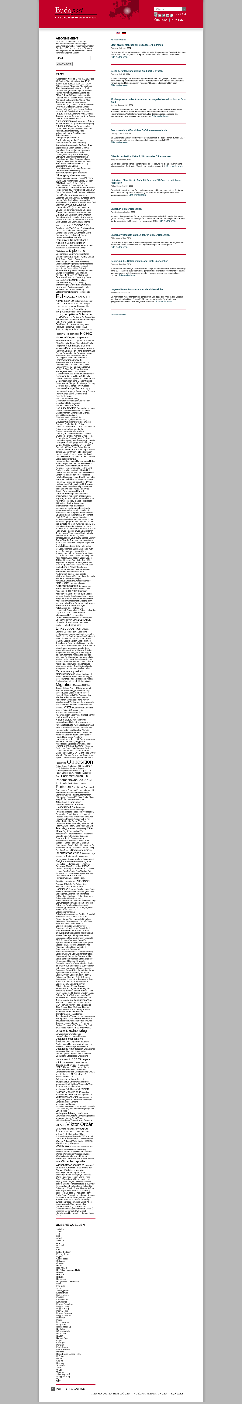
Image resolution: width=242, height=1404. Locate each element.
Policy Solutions (63, 1349)
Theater (59, 1002)
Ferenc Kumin (62, 1254)
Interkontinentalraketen (66, 510)
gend (75, 381)
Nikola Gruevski (74, 732)
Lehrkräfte (79, 617)
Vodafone (70, 1131)
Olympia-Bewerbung (73, 755)
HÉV (63, 482)
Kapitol (71, 562)
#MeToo (71, 79)
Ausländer (78, 140)
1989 (65, 84)
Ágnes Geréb (80, 1202)
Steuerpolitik (84, 956)
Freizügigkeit (61, 357)
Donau (64, 259)
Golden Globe (84, 422)
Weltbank (72, 1149)
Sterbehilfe (73, 956)
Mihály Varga (82, 688)
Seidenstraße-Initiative (66, 909)
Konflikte (67, 588)
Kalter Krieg (86, 560)
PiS (75, 797)
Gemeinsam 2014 (64, 381)
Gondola (60, 1263)
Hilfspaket (83, 472)
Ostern (82, 766)
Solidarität (78, 923)
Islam (58, 526)
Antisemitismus (64, 121)
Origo (58, 766)
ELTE (74, 275)
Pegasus (72, 790)
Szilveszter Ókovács (65, 977)
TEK (89, 997)
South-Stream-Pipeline (66, 930)
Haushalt (71, 459)
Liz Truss (68, 632)
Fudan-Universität (64, 367)
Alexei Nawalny (71, 98)
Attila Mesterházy (71, 131)
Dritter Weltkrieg (81, 261)
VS (57, 1379)
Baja (58, 148)
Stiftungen (73, 959)
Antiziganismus (80, 121)
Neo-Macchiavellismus (81, 727)
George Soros (74, 388)
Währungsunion (80, 1179)
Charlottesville (75, 210)
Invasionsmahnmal (72, 519)
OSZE (89, 766)
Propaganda (88, 812)
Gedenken (61, 376)
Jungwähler (80, 551)
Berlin (88, 161)
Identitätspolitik (78, 484)
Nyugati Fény (62, 1338)
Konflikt (59, 588)
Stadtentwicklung (63, 954)
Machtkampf (61, 648)
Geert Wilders (73, 376)
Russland (82, 881)
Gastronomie (62, 374)
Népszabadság (63, 744)
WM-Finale (76, 1168)
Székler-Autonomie (64, 981)
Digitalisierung (62, 251)
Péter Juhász (87, 826)
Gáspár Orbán (69, 452)
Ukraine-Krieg (76, 1031)
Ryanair (59, 884)
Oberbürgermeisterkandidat (70, 746)
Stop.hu (59, 1361)
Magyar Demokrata (65, 1304)
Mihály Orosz (69, 688)
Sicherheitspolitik (80, 916)
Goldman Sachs (63, 424)
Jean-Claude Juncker (67, 540)
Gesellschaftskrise (64, 405)
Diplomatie (77, 251)
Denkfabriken (62, 245)
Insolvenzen (73, 508)
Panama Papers (77, 768)
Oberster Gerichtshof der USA (74, 747)
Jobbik (61, 545)
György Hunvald (63, 442)
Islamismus (66, 526)
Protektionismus (74, 814)
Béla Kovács (80, 200)
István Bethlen (82, 528)
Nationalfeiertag (64, 719)
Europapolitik (83, 306)
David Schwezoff (72, 235)
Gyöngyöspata (75, 438)
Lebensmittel (77, 615)
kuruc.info (75, 606)
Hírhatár (60, 1274)
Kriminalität (88, 598)
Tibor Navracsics (83, 1005)
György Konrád (78, 442)
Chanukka (84, 207)
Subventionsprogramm (66, 968)
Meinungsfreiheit (74, 671)
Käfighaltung (61, 608)
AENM (59, 90)
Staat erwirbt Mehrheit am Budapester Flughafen (137, 45)
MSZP (68, 707)
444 (82, 81)
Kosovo (88, 594)
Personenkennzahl (85, 790)
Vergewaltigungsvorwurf (67, 1099)
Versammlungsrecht (86, 1106)
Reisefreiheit (88, 859)
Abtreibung (61, 88)
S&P (81, 886)
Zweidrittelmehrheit (64, 1199)
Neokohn (60, 1329)
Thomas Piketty (67, 1005)
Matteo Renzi (73, 666)
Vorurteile (76, 1136)
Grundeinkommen (76, 433)
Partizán (60, 1345)
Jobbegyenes (62, 1290)
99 (72, 81)
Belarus (69, 157)
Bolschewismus (63, 185)
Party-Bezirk (77, 787)
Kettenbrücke (73, 572)
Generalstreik (62, 383)
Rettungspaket (72, 864)
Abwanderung (72, 88)
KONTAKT (178, 20)
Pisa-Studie (83, 797)
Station (89, 954)
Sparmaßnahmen (76, 938)
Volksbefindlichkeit (64, 1134)
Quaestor (83, 836)
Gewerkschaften (82, 410)
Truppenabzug (70, 1023)
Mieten (81, 681)
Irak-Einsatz (61, 524)
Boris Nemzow (71, 187)
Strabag (71, 961)
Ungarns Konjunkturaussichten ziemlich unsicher (137, 289)
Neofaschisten (62, 730)
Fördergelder (62, 371)
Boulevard (73, 190)
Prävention (61, 819)
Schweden (88, 903)
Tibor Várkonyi (74, 1007)
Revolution (85, 864)
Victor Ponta (71, 1118)
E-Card (82, 268)
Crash (77, 228)
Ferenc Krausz (85, 330)
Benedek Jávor (63, 159)
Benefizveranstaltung (80, 159)
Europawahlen (64, 309)
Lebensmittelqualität (65, 617)
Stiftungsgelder (85, 959)
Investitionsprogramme (66, 521)
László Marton (70, 641)
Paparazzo (86, 770)
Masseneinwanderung (71, 664)
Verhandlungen (85, 1099)
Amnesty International (76, 102)
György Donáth (73, 440)
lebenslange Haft (63, 615)
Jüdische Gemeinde (72, 560)
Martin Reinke (62, 661)
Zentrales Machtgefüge (73, 1184)
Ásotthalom (81, 1204)
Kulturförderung (76, 603)
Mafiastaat (72, 648)
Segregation (86, 907)
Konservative (71, 591)
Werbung (79, 1154)
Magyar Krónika (84, 650)
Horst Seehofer (79, 479)
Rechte (67, 850)
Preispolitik (79, 804)
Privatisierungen (77, 809)
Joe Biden (70, 546)
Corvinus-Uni (62, 228)
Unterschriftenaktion (65, 1072)
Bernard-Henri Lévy (79, 163)
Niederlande (61, 732)
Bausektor (85, 150)
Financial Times (68, 343)
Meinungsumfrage (65, 674)
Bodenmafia (66, 183)
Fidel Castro (73, 334)
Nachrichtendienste (65, 712)
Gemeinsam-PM (87, 378)
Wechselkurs (87, 1146)
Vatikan (74, 1084)
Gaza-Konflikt (74, 374)
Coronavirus (79, 225)
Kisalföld (60, 1297)
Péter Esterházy (73, 823)
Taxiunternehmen (79, 997)
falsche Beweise (74, 322)
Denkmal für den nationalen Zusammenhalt (74, 246)
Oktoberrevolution (64, 753)
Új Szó (59, 1370)
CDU (65, 205)
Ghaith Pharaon (63, 413)
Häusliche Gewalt (74, 482)
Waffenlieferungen (84, 1138)
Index (62, 503)
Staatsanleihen (83, 945)
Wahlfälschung (62, 1143)
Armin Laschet (83, 126)
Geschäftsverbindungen (67, 401)
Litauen (85, 629)
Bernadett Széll (63, 163)
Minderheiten (62, 697)
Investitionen (87, 519)
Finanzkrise (81, 343)
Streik (90, 963)
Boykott (81, 190)
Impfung (60, 498)
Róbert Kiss (81, 884)
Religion (60, 861)
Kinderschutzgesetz (76, 574)
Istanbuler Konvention (66, 528)
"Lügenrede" (61, 79)
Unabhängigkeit (63, 1036)
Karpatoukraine (68, 565)
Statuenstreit (61, 956)
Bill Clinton (80, 175)
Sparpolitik (89, 938)
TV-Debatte (78, 1025)
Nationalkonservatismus (80, 722)
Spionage (73, 940)
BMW (58, 183)
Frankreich (71, 351)
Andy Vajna (83, 111)
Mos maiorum (62, 1322)
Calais (73, 202)
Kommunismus (85, 586)
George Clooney (87, 383)
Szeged (73, 975)
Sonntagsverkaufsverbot (67, 928)
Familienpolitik (63, 324)
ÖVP (77, 1211)
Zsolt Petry (86, 1193)
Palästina (65, 768)
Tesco (90, 1000)
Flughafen (60, 346)
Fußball (66, 369)
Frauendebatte (69, 353)
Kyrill (83, 606)
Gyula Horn (87, 436)
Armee (73, 126)
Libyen (86, 622)
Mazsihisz (86, 668)
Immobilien (73, 496)
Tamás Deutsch (73, 991)
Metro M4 (69, 679)
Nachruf (77, 712)
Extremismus (62, 320)
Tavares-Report (63, 997)
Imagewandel (62, 496)
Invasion (60, 519)
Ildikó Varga (74, 489)
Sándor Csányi (62, 984)
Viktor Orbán (80, 1124)
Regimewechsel (74, 859)
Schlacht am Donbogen (66, 896)
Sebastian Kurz (74, 907)
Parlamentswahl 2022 (71, 780)
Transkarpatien (63, 1016)
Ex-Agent (77, 317)
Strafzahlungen (63, 963)
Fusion (59, 369)
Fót (71, 369)
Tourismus (60, 1011)
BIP (86, 178)
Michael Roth (80, 679)
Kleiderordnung (63, 578)
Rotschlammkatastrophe (73, 873)
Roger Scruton (74, 868)
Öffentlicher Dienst (82, 1209)
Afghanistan (71, 90)
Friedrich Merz (62, 364)
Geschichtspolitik (64, 396)
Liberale (60, 622)
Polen (64, 799)
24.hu (58, 1231)
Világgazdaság (63, 1376)
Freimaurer (82, 355)
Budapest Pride (80, 195)
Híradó (59, 1272)
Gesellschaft (84, 401)
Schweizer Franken (65, 905)
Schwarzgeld (62, 903)
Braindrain (90, 190)
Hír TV (85, 482)
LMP (75, 632)
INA (57, 503)
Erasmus (71, 285)
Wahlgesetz (75, 1143)
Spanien (79, 935)
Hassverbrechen (78, 456)
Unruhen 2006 (69, 1067)
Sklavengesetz (73, 921)
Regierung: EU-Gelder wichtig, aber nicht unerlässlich (139, 261)
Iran (86, 524)
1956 (87, 81)
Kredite (67, 596)
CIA (85, 219)
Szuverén (60, 1365)
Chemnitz (87, 210)
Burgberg (85, 198)
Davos (84, 235)
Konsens (60, 591)
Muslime (76, 708)
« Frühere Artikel (118, 40)
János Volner (68, 555)
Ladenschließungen (65, 610)
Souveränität (62, 933)
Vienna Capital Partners (81, 1120)
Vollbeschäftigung (64, 1136)
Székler (89, 979)
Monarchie (90, 702)
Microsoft (73, 681)
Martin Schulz (75, 661)
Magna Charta (69, 650)
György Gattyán (87, 440)
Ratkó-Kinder (74, 845)
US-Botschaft (76, 1074)
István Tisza (67, 533)
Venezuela (83, 1084)
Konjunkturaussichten (81, 588)
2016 (78, 84)
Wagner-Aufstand (64, 1141)
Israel (89, 526)
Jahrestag (76, 538)
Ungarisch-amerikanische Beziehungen (69, 1040)
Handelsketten (69, 454)
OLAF (75, 753)
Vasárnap (60, 1372)
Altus (88, 100)
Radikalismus (62, 840)
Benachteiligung (80, 157)
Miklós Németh (75, 693)
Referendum (73, 856)
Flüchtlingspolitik (74, 345)
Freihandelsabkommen (66, 355)
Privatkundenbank (64, 812)
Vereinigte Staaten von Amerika (72, 1090)
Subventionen (88, 966)
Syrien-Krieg (71, 970)
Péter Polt (72, 834)
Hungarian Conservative (67, 1281)
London (82, 634)
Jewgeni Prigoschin (85, 542)
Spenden (64, 940)
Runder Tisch (78, 878)
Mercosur (60, 679)
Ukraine (60, 1030)
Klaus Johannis (88, 576)
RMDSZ (85, 866)
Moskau (59, 708)
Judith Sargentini (80, 549)
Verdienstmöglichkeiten (66, 1089)
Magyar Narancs (64, 1313)
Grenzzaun (76, 426)
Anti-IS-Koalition (67, 118)
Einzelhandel (81, 273)
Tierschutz (87, 1007)
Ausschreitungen (63, 142)
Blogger (89, 181)
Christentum (62, 214)
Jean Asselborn (85, 540)
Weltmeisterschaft (64, 1151)
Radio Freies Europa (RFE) (68, 1354)
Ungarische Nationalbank (69, 1049)
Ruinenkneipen (62, 875)
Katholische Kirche (64, 569)
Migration (64, 684)
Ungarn (75, 1059)
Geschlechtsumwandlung (67, 398)
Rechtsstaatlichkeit (68, 853)
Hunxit (90, 479)
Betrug (77, 170)
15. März (90, 79)
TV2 (58, 1028)
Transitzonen (76, 1014)
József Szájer (79, 558)
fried (82, 360)
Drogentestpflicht (76, 264)
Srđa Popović (70, 945)
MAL (58, 657)
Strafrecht (80, 961)
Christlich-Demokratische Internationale (74, 216)
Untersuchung (81, 1072)
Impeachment (85, 496)
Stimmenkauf (62, 961)
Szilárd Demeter (83, 977)
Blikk (58, 1247)
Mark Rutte (75, 659)
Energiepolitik (70, 279)
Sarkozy (72, 889)
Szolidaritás (61, 979)
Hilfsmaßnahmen (70, 472)
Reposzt (60, 1358)
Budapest (67, 195)
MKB (80, 700)
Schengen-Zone (86, 891)
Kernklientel (61, 572)
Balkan (63, 148)
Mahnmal (68, 655)
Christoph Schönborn (73, 219)
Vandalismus (83, 1082)
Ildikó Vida (84, 489)
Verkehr (74, 1102)
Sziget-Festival (84, 975)
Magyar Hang (62, 1306)
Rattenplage (85, 845)
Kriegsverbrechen (64, 598)
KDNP (76, 569)
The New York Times (73, 1002)
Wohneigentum (62, 1172)
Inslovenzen (61, 508)
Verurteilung (61, 1116)
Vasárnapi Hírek (63, 1084)
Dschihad (88, 264)
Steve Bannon (62, 959)
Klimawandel (75, 581)
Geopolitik (74, 383)
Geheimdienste (63, 378)
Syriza (91, 970)
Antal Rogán (89, 116)
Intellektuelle (84, 508)
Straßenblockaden (78, 963)
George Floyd (62, 386)
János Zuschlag (81, 555)
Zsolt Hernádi (62, 1193)
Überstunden (74, 1213)
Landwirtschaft (78, 613)
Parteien (63, 786)
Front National (84, 364)
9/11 (83, 79)
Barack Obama (82, 148)
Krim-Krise (77, 598)
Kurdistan (60, 606)
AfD (64, 90)
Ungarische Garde (79, 1046)
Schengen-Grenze (70, 891)
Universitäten (68, 1062)
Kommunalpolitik (77, 583)
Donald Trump (78, 256)
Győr (82, 445)
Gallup (71, 371)
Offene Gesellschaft (65, 750)
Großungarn (61, 433)
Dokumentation (63, 257)
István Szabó (81, 531)
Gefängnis (85, 376)
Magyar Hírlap (62, 1308)
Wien (58, 1161)
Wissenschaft (88, 1165)
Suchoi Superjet (84, 968)
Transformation (63, 1014)
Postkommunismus (64, 804)
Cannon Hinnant (83, 202)
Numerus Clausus (64, 741)
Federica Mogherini (80, 324)
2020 (88, 84)
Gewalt (59, 410)
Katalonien (82, 567)
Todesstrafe (67, 1009)
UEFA (88, 1028)
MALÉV (63, 657)
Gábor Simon (62, 449)
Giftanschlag (76, 413)
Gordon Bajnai (77, 424)
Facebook (73, 320)
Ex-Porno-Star (88, 317)
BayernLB (73, 154)
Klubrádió (86, 581)
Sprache (60, 945)
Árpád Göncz (69, 1204)
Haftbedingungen (84, 452)
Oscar (64, 766)
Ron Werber (81, 871)
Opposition (80, 761)
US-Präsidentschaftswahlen (68, 1078)
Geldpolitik (75, 378)
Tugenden (68, 1025)
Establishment (62, 292)
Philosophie (61, 797)
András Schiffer (63, 109)
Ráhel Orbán (69, 884)
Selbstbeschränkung (65, 912)
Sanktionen (62, 889)
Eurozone (67, 317)
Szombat (60, 1363)
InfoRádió (60, 1286)
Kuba (66, 603)
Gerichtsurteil (81, 394)
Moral (58, 705)
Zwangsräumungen (82, 1197)
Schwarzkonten (75, 903)
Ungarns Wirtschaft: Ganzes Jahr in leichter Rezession (140, 235)
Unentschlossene (79, 1036)
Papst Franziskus (82, 773)
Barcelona (60, 150)
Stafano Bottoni (79, 954)
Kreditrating (76, 596)
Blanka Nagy (79, 181)
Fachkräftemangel (86, 320)
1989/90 (71, 84)
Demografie (75, 237)
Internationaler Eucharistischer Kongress (73, 511)
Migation (88, 681)
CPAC (71, 228)
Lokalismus (73, 634)
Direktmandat (62, 254)
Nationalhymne (79, 720)
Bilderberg (82, 173)
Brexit (74, 192)
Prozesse (68, 817)
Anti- (58, 118)
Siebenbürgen (62, 919)
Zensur (59, 1184)
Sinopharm (87, 919)
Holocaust (67, 477)
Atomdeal (76, 128)
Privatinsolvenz (63, 809)
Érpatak (77, 1206)
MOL (70, 702)
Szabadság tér (76, 972)
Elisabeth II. (61, 275)
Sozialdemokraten (77, 933)
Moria (80, 705)
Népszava (75, 744)
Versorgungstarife (86, 1108)
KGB (82, 572)
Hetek (59, 1265)
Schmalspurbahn (85, 896)
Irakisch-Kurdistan (75, 524)
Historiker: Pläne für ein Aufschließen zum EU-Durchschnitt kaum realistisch (146, 181)
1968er (59, 84)
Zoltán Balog (76, 1186)
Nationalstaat (62, 725)
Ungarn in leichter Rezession (126, 209)
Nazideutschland (86, 725)
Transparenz (62, 1018)
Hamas (59, 454)
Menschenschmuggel (82, 676)
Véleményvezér (63, 1374)
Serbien (82, 914)
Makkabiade (85, 655)
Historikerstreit (69, 475)
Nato (70, 724)
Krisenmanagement (70, 601)
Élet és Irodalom (63, 1252)
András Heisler (68, 107)
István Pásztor (67, 531)
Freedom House (84, 353)
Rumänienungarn (63, 878)
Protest (86, 814)
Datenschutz (61, 233)
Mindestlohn (75, 697)
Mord (74, 705)
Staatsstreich (76, 949)
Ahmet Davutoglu (71, 93)
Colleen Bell (65, 222)
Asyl (69, 128)
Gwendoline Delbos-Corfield (68, 436)
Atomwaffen (86, 128)
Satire (58, 891)
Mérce (59, 1320)
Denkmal (73, 245)
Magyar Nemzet (63, 652)
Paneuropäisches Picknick (68, 770)
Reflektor (60, 1356)
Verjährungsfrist (63, 1102)
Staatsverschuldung (83, 951)
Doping (71, 259)
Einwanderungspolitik (65, 273)
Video (79, 1118)
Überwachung (87, 1213)
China (59, 212)
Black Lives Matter (64, 181)
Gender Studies (85, 381)
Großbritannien (63, 431)
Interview (83, 517)
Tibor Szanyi (61, 1007)
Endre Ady (80, 277)
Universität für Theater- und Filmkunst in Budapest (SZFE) (72, 1064)
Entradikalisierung (64, 282)
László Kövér (78, 638)
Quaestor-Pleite (63, 838)
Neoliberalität (75, 730)
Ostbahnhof (73, 766)
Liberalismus (71, 622)
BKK (91, 178)
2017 (83, 84)
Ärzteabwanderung (64, 1206)
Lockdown (82, 632)
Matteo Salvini (85, 666)
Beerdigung (84, 154)
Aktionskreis (85, 93)
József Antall (66, 558)
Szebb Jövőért (62, 975)
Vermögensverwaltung (66, 1106)
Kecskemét (85, 569)
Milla (72, 695)
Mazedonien (75, 668)
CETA (76, 207)
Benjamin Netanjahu (65, 161)
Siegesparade (75, 919)
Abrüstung (74, 86)
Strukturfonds (62, 965)
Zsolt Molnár (74, 1193)
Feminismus (68, 327)
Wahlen (89, 1141)
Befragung (60, 157)
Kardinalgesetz (81, 562)
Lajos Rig (91, 610)
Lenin (75, 620)
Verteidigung (61, 1111)
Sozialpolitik (69, 935)
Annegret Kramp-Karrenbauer (69, 116)
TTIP (79, 1023)
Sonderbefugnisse (64, 926)
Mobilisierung (62, 702)
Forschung (77, 348)
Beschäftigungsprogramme (68, 168)
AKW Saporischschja (76, 95)
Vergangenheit (85, 1097)
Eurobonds (77, 303)
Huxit (58, 482)
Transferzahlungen (74, 1011)
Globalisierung (80, 419)
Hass (58, 456)
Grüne (88, 433)
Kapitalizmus (62, 1293)
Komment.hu (62, 1299)
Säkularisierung (63, 986)
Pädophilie (66, 821)
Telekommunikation (64, 1000)
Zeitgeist (71, 1181)
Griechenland (89, 426)
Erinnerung (61, 287)
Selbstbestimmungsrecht (67, 914)
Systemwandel (62, 972)
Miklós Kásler (62, 693)
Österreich (69, 1211)
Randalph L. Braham (80, 843)
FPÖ (84, 348)
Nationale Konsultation (67, 717)
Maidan (76, 655)
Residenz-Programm (81, 861)
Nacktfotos (76, 715)
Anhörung (75, 114)
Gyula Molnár (62, 438)
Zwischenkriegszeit (65, 1202)
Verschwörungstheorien (67, 1108)
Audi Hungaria (79, 133)
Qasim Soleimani (71, 836)
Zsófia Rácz (61, 1195)
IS (90, 524)
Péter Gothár (88, 823)
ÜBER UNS (161, 20)
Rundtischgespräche (65, 881)
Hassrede (65, 456)
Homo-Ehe (78, 477)
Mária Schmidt (86, 708)
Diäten (86, 254)
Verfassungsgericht (83, 1094)
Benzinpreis (79, 161)
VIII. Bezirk (61, 1125)
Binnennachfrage (76, 178)
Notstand (78, 737)
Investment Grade (85, 521)
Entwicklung (61, 285)
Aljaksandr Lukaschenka (67, 100)
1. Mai (78, 79)
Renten (68, 861)
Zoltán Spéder (87, 1188)
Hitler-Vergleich (83, 475)
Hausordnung (82, 461)
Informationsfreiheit (64, 506)
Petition (79, 792)
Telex (58, 1367)
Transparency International (82, 1016)
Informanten (79, 503)
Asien (64, 128)
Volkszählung (79, 1134)
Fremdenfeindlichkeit (77, 357)
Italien (88, 533)
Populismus (75, 802)
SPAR (86, 935)
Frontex (73, 364)
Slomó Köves (86, 921)
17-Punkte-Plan (63, 81)
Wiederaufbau (87, 1158)
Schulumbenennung (86, 900)
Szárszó (71, 979)
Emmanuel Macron (65, 277)
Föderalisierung (81, 369)
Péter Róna (82, 834)
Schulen (73, 900)
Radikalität (73, 840)
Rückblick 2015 (63, 886)
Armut (58, 128)
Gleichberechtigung (65, 419)
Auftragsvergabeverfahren (68, 137)
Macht (92, 645)
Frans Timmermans (86, 351)
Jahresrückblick (63, 538)
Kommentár (61, 1302)
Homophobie (89, 477)
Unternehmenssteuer (65, 1069)
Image (71, 493)
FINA (58, 343)
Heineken (81, 463)
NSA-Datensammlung (85, 739)
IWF (66, 535)
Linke (66, 625)
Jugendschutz (68, 551)
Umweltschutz (74, 1034)
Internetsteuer (72, 517)
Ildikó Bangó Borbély (72, 486)
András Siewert (78, 109)
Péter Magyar (63, 828)
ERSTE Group (62, 289)
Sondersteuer (79, 926)
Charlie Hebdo (62, 210)
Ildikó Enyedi (87, 486)
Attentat (59, 131)
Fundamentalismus (81, 367)
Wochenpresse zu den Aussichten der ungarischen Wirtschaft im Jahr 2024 (148, 100)
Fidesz (86, 333)
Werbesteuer (69, 1154)
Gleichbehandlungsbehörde (68, 417)
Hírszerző (61, 1279)
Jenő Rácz (61, 542)
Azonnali (60, 1245)
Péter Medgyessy (78, 828)
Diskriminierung (76, 254)
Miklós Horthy (83, 690)
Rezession (76, 866)
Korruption (78, 593)
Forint (68, 348)
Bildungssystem (66, 175)
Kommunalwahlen (67, 585)
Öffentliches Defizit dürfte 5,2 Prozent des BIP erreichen (141, 156)
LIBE (88, 620)
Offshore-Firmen (82, 750)
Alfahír (59, 1238)
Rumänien (75, 875)
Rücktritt (74, 886)
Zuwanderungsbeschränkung (81, 1195)
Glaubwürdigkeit (69, 415)
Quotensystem (77, 838)
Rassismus (61, 845)
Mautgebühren (62, 668)
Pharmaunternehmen (81, 795)
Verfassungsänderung (67, 1097)
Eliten (69, 275)
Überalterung (62, 1213)
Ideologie (90, 484)
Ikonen (59, 486)
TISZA (59, 1009)
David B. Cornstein (76, 233)
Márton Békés (62, 710)
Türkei (76, 1027)
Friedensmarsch (81, 362)
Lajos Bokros (80, 610)
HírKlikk (60, 1277)
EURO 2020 (66, 303)
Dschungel (75, 266)
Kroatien (59, 603)
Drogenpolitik (62, 264)
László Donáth (82, 636)
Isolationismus (78, 526)
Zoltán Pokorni (74, 1188)
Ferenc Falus (81, 327)
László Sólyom (79, 643)
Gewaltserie (68, 410)
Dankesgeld (81, 230)
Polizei (71, 799)
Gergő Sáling (68, 394)
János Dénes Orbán (78, 553)
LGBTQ (82, 620)
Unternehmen (83, 1067)
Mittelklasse (72, 700)
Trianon (59, 1023)
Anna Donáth (87, 114)
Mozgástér (61, 1324)
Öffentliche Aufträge (65, 1209)
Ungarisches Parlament (80, 1053)
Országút (60, 1342)
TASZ (87, 995)
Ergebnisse (86, 285)
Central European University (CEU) (71, 206)
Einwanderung (63, 270)
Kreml (84, 596)
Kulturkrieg (89, 603)
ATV (70, 133)
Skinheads (60, 921)
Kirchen (76, 576)
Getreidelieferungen (86, 408)
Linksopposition (68, 628)
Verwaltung (72, 1116)
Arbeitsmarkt (63, 126)
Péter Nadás (73, 831)
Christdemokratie (83, 212)
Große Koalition (77, 431)
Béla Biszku (68, 200)
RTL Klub (89, 873)
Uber (82, 1028)
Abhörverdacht (62, 86)
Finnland (91, 343)
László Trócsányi (73, 645)
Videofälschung (63, 1120)
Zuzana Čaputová (64, 1197)
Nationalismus (62, 722)
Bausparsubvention (65, 152)
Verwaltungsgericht (86, 1116)
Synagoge (60, 970)
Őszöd (59, 1215)
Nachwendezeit (63, 715)
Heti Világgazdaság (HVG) (73, 470)
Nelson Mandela (63, 727)
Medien (60, 671)
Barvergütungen (73, 150)
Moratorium (66, 705)
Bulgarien (60, 198)
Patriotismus (61, 790)
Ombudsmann (68, 757)
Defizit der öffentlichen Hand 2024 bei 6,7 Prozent (137, 71)
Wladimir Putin (63, 1167)
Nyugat (59, 1336)
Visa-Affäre (61, 1129)
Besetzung (86, 168)
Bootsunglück (77, 185)
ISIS (93, 524)
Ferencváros (62, 334)
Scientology (61, 907)
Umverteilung (62, 1034)
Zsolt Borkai (72, 1190)
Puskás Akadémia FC (76, 819)
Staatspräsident (78, 947)
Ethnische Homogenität (79, 292)
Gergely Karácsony (76, 391)
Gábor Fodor (71, 447)
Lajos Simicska (63, 612)
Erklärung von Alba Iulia (78, 287)
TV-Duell (88, 1025)
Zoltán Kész (61, 1188)
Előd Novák (83, 275)
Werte (87, 1154)
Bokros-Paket (79, 183)
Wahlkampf (63, 1146)
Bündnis (66, 202)
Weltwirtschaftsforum (82, 1151)
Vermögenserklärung (65, 1104)
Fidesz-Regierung (68, 337)
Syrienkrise (83, 970)
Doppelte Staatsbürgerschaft (69, 260)
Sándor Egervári (77, 984)
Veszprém (60, 1118)
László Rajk (66, 643)
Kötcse (79, 608)
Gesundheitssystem (66, 408)
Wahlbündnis (78, 1141)
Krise (58, 601)
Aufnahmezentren (64, 135)
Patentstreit (89, 787)
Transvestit (87, 1018)
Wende (59, 1154)
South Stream (83, 930)
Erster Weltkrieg (77, 289)
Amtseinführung (63, 104)
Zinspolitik (90, 1184)
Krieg (90, 596)
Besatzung (73, 166)
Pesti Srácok (62, 1347)
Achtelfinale (84, 88)
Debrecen (60, 237)
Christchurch (68, 212)
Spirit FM (82, 940)
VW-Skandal (87, 1136)
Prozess (60, 817)
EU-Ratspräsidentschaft (82, 301)
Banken (70, 148)
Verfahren (68, 1094)
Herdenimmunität (72, 468)
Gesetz (77, 405)
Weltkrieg (81, 1149)
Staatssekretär (62, 949)
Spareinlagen (62, 938)
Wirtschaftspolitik (73, 1161)
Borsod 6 (82, 187)
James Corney (88, 538)
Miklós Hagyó (70, 690)
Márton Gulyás (76, 710)
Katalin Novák (69, 567)
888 (58, 1236)
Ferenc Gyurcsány (67, 329)
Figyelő (79, 340)
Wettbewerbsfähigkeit (77, 1156)
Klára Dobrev (62, 583)
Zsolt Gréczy (84, 1190)
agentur (81, 90)
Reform (84, 856)
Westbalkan (61, 1156)
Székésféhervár (81, 981)
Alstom (82, 100)
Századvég (80, 979)
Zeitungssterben (83, 1181)
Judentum (67, 549)
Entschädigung (79, 282)
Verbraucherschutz (72, 1086)
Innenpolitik (79, 506)
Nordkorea (61, 735)
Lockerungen (62, 634)
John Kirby (81, 546)
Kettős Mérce (62, 1295)
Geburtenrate (87, 374)
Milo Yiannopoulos (82, 695)
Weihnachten (62, 1149)
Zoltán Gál (87, 1186)
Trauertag (79, 1021)
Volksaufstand (82, 1131)
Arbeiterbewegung (85, 123)
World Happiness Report (67, 1177)
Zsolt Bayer (61, 1190)
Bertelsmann (61, 166)
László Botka (68, 636)
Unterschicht (82, 1069)
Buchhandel (83, 192)
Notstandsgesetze (65, 739)
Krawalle (60, 596)
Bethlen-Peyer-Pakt (65, 170)
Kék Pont (71, 608)
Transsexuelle (74, 1018)
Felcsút (59, 327)
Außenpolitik (85, 145)
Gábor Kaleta (84, 447)
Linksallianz (75, 625)
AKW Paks (61, 95)
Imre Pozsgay (67, 501)
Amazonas (61, 102)
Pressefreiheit (63, 807)
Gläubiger (60, 422)
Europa (86, 303)
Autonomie (73, 145)
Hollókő (59, 477)
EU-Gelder (69, 297)
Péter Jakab (74, 826)
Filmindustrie (88, 340)
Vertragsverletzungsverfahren (72, 1113)
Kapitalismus (61, 562)
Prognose (77, 812)
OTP (58, 768)
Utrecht (73, 1082)
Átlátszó (60, 1240)
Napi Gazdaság (63, 1327)
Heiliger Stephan (68, 463)
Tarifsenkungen (77, 995)
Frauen (59, 353)
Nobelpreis (87, 732)
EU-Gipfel (80, 297)
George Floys (75, 386)
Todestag (78, 1009)
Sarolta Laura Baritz (86, 889)
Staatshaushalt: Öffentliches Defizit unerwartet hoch (139, 130)
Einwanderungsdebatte (81, 270)
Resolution (60, 864)
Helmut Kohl (77, 466)
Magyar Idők (62, 1311)
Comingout (76, 222)
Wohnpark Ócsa (77, 1172)
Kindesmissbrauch (64, 576)
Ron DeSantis (69, 871)
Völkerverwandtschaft (66, 1138)
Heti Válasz (61, 1268)
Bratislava (66, 192)
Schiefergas (83, 894)
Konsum (83, 591)
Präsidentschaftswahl (83, 817)
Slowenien (69, 923)
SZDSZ (87, 972)
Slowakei (60, 923)
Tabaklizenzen (62, 988)
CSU (64, 230)
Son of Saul (84, 928)
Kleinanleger (75, 578)
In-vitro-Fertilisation (83, 501)
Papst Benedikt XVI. (65, 773)
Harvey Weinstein (85, 454)
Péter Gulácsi (62, 826)
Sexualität (91, 914)
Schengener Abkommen (67, 894)
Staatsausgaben (63, 947)
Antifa (78, 118)
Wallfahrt (76, 1146)
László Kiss (66, 638)
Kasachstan (81, 565)
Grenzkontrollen (63, 426)
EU (59, 296)
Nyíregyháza (79, 741)
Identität (67, 484)
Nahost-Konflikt (88, 715)
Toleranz (87, 1009)
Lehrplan (88, 617)
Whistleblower (74, 1158)
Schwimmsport (81, 905)
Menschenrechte (63, 676)
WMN (58, 1381)
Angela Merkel (63, 113)
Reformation (61, 859)
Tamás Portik (67, 993)
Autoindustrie (62, 145)
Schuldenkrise (62, 900)
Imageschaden (81, 493)
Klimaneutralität (63, 581)
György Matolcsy (71, 445)
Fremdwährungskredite (68, 360)
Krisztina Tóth (85, 601)
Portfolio (60, 1352)
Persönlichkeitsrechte (66, 792)
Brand (58, 192)
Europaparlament (66, 306)
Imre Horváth (71, 498)
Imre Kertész (83, 498)
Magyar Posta (77, 652)
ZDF (65, 1181)
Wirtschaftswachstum (68, 1164)
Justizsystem (62, 553)
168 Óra (60, 1229)
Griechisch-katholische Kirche (69, 429)
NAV (76, 725)
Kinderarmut (61, 574)
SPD (58, 940)
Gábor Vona (74, 449)
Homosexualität (64, 479)
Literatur (59, 632)
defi (67, 237)
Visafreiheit (72, 1129)
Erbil (78, 285)
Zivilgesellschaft (63, 1186)
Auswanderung (79, 142)
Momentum (79, 702)
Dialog (82, 248)
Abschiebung (86, 86)
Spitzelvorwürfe (63, 942)
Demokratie (63, 240)
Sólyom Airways (78, 986)
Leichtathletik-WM (64, 620)
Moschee (87, 705)
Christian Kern (75, 215)
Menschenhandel (84, 674)
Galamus (60, 1261)
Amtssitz (75, 104)
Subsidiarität (75, 966)
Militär (66, 695)
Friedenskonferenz (64, 362)
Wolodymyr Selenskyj (81, 1175)
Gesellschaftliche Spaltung (68, 403)
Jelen (58, 1288)
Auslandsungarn (64, 140)
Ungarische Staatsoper (66, 1056)
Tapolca (66, 995)
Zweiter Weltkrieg (81, 1199)
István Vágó (79, 533)
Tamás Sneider (81, 993)
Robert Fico (61, 868)
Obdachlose (86, 744)
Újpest (83, 1211)
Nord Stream (72, 735)
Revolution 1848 (63, 866)
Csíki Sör (71, 230)
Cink (58, 1250)
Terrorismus (80, 1000)
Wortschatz (67, 1179)
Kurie (68, 606)
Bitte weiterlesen (119, 57)
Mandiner (60, 1318)
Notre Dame (67, 737)
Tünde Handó (66, 1028)
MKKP (86, 700)
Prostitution (61, 814)
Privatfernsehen (78, 807)
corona (65, 225)
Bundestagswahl (72, 198)
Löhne (85, 645)
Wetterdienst (61, 1158)
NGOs (85, 729)
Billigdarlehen (62, 178)
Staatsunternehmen (65, 951)
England (82, 280)
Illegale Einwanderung (66, 491)
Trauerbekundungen (65, 1021)
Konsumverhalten (64, 594)
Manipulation (88, 657)
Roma (84, 868)
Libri (80, 622)
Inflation (69, 503)
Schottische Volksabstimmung (69, 898)
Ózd (83, 1206)
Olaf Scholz (84, 753)
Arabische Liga (70, 123)
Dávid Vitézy (72, 268)
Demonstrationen (76, 242)
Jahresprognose (76, 535)
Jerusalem (71, 542)
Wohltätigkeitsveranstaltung (72, 1170)
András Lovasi (81, 107)
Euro (58, 303)
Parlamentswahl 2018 (76, 776)
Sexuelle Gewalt (63, 916)
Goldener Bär (71, 422)
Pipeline (70, 797)
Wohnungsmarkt (63, 1175)
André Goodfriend (70, 111)
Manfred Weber (75, 657)
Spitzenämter (77, 942)
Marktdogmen (86, 659)
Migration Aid (79, 685)
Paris (58, 776)
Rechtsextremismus (81, 850)
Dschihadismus (63, 266)
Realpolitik (76, 848)
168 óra (76, 81)
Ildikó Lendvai (62, 489)
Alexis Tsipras (84, 98)
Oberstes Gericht (83, 748)
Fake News (61, 322)
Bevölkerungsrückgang (66, 173)
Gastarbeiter (80, 371)
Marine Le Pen (62, 659)
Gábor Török (62, 1259)
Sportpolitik (88, 942)
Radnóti (66, 843)
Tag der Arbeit (76, 988)
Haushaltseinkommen (66, 461)
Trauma (88, 1021)
